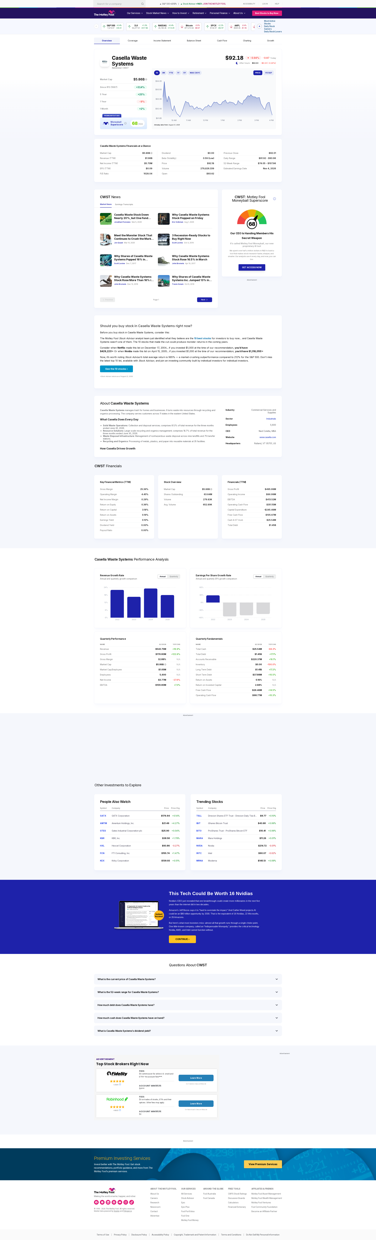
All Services (186, 1194)
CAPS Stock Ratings (237, 1194)
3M (163, 73)
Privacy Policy (120, 1235)
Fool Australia (209, 1194)
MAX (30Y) (195, 73)
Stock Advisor (187, 1198)
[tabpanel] (188, 92)
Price (258, 73)
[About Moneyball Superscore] (125, 123)
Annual (163, 576)
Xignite (116, 1211)
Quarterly (174, 576)
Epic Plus (185, 1207)
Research (154, 1202)
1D (157, 73)
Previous (109, 300)
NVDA (199, 845)
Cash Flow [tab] (222, 40)
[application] (214, 101)
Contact (154, 1211)
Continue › (182, 939)
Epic (183, 1202)
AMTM (103, 823)
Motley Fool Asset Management (266, 1194)
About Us (154, 1194)
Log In (265, 4)
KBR (102, 838)
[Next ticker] (259, 26)
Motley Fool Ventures (261, 1202)
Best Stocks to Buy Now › (267, 13)
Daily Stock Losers (273, 31)
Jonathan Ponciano (122, 222)
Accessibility (249, 4)
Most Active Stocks (269, 22)
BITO (199, 830)
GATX (103, 815)
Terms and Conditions (231, 1235)
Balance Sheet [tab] (194, 40)
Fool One (185, 1216)
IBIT (198, 823)
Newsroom (155, 1207)
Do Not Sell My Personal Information (263, 1235)
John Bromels (178, 263)
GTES (103, 830)
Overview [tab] (107, 40)
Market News (106, 204)
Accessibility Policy (160, 1235)
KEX (102, 860)
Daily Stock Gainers (269, 27)
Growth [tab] (270, 40)
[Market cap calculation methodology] (146, 79)
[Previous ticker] (96, 26)
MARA (199, 838)
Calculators (233, 1202)
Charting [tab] (247, 40)
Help (277, 4)
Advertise (154, 1216)
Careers (154, 1198)
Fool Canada (209, 1198)
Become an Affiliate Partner (264, 1211)
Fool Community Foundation (264, 1207)
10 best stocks (202, 338)
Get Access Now (252, 267)
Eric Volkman (177, 222)
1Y (178, 73)
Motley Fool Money (190, 1220)
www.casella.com (268, 437)
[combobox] (119, 3)
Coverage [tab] (133, 40)
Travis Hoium (177, 284)
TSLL (199, 815)
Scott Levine (177, 243)
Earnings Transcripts (124, 204)
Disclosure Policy (139, 1235)
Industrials (271, 418)
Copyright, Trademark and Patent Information (195, 1235)
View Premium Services (263, 1164)
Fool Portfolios (188, 1211)
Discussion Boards (236, 1198)
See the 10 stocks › (116, 368)
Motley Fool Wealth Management (266, 1198)
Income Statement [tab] (162, 40)
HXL (102, 845)
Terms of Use (103, 1235)
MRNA (199, 860)
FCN (102, 853)
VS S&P (268, 73)
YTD (171, 73)
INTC (199, 853)
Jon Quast (118, 243)
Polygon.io (127, 1211)
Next (203, 300)
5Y (184, 73)
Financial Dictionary (237, 1207)
